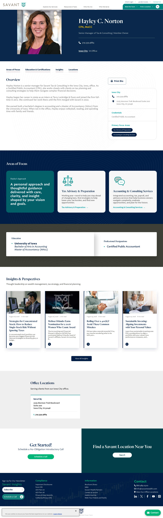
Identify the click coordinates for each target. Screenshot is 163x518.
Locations (73, 69)
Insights (59, 69)
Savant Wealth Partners (93, 490)
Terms (91, 515)
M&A (86, 487)
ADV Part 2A (40, 490)
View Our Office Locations (147, 492)
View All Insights (81, 358)
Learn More (57, 514)
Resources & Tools (70, 7)
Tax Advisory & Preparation (122, 130)
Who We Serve (104, 7)
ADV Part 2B (39, 492)
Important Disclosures (43, 484)
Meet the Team (130, 7)
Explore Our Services (50, 7)
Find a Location (145, 7)
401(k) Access (143, 2)
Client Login (129, 2)
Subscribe (8, 489)
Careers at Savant (91, 492)
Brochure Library (91, 484)
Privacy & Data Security (44, 495)
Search (122, 455)
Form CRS (39, 487)
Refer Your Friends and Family (96, 498)
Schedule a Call (40, 456)
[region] (40, 512)
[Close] (75, 510)
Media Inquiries (90, 495)
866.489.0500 (142, 485)
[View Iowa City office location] (55, 407)
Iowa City (116, 92)
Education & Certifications (37, 69)
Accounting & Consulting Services (124, 135)
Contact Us (157, 2)
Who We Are (87, 7)
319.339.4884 (122, 96)
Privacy (87, 515)
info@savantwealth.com (146, 489)
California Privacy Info (43, 498)
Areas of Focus (13, 69)
